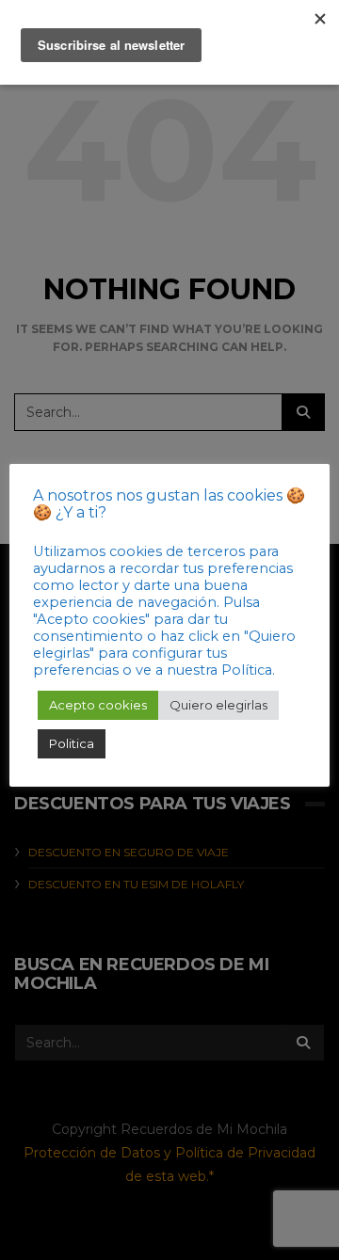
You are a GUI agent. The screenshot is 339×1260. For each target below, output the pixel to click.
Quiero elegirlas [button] (218, 704)
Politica (71, 743)
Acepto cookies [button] (98, 704)
